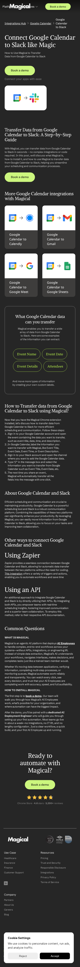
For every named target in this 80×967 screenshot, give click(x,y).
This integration (14, 573)
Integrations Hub (15, 23)
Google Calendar (40, 23)
